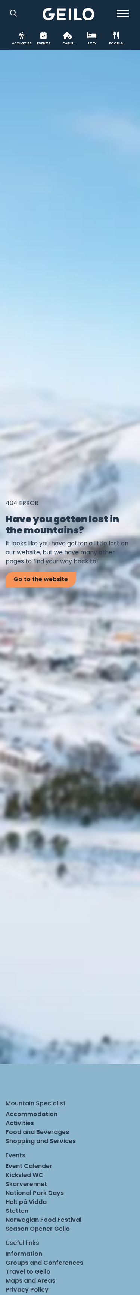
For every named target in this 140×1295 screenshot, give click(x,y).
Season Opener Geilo (38, 1228)
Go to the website (40, 579)
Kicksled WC (24, 1175)
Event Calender (29, 1166)
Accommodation (31, 1114)
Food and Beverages (37, 1132)
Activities (20, 1123)
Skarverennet (26, 1184)
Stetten (17, 1211)
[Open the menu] (123, 13)
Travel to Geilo (28, 1271)
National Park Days (35, 1193)
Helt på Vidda (26, 1202)
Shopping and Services (41, 1141)
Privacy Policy (27, 1289)
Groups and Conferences (44, 1262)
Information (24, 1253)
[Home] (68, 14)
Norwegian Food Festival (43, 1219)
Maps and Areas (30, 1280)
